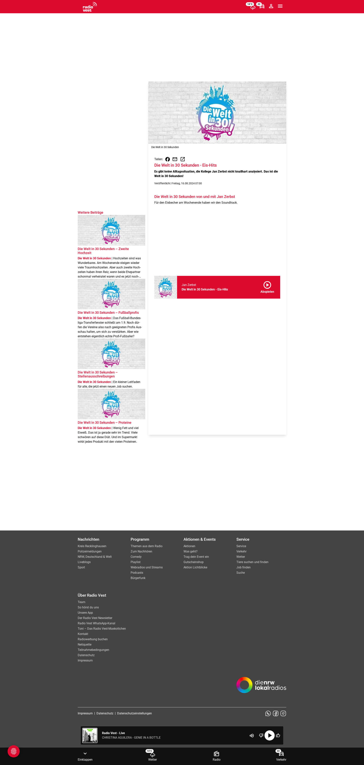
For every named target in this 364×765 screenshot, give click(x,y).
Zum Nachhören (141, 551)
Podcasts (137, 572)
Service (241, 546)
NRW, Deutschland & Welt (95, 557)
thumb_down (261, 735)
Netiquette (84, 644)
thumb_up (278, 735)
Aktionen (189, 546)
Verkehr (241, 551)
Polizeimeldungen (90, 551)
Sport (81, 567)
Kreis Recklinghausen (92, 546)
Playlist (135, 562)
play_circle (270, 735)
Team (81, 602)
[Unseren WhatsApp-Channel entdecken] (268, 713)
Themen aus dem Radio (146, 546)
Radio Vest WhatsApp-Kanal (96, 623)
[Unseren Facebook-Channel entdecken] (276, 713)
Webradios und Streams (147, 567)
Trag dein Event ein (196, 557)
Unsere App (85, 612)
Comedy (136, 557)
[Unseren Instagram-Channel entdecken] (283, 713)
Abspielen (267, 286)
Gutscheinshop (194, 562)
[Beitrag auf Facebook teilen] (167, 159)
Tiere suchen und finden (252, 562)
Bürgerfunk (138, 578)
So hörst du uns (88, 607)
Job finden (243, 567)
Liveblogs (84, 562)
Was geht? (191, 551)
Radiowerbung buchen (93, 639)
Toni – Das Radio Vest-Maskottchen (102, 628)
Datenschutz (86, 655)
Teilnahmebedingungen (93, 650)
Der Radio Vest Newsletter (95, 618)
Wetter (240, 557)
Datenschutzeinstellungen (134, 713)
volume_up (251, 735)
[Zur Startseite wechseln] (90, 7)
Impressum (85, 660)
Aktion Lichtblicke (195, 567)
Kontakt (83, 634)
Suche (240, 572)
